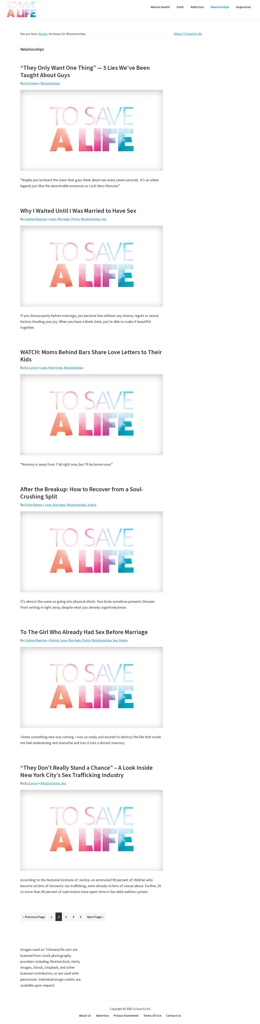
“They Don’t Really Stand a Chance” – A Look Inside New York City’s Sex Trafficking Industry (86, 771)
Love (52, 219)
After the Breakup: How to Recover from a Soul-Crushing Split (81, 492)
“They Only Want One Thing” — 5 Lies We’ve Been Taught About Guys (85, 71)
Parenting (55, 368)
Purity (75, 219)
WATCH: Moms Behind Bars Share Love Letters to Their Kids (91, 355)
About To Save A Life (188, 34)
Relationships (50, 83)
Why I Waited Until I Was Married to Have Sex (78, 210)
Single (92, 505)
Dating (54, 640)
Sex (104, 219)
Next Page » (95, 918)
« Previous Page (34, 918)
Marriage (63, 219)
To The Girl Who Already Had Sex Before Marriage (84, 632)
